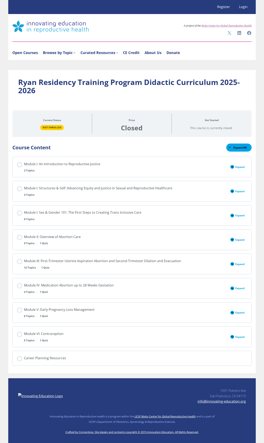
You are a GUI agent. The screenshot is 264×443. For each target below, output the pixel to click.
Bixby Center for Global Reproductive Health (227, 25)
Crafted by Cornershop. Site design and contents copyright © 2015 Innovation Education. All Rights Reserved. (132, 432)
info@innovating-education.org (222, 401)
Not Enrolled (52, 127)
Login (243, 7)
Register (223, 7)
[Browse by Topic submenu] (74, 53)
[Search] (247, 52)
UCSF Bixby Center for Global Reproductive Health (165, 416)
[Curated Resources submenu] (117, 53)
